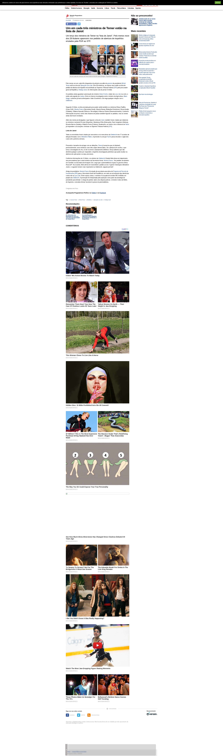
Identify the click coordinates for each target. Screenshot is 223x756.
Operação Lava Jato (86, 85)
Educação (86, 8)
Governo (68, 20)
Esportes (138, 8)
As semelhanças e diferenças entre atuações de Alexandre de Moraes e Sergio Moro (89, 217)
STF (115, 87)
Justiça (82, 96)
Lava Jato (118, 94)
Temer (127, 124)
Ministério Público (87, 137)
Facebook (103, 193)
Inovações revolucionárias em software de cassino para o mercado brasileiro (147, 62)
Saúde (93, 8)
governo (109, 83)
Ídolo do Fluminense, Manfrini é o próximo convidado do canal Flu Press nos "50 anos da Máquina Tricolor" (148, 105)
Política (67, 8)
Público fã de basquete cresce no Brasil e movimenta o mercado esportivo (147, 113)
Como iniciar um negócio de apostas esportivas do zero (147, 44)
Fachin (109, 137)
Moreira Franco (78, 109)
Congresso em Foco (72, 188)
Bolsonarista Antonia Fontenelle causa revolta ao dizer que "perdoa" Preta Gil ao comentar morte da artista (148, 54)
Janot (102, 120)
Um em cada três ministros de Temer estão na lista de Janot (96, 30)
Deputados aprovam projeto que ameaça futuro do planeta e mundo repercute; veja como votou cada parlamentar (148, 71)
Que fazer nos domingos (146, 94)
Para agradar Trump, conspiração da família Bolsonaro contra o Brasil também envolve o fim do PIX (147, 80)
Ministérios (89, 199)
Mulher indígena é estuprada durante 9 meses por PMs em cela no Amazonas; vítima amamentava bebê (147, 37)
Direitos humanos (76, 8)
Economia (100, 8)
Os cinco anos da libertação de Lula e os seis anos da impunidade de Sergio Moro (73, 217)
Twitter (94, 193)
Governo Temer (73, 199)
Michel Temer (82, 199)
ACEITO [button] (218, 2)
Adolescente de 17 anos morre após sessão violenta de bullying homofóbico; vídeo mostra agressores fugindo (148, 22)
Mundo (113, 8)
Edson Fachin (103, 94)
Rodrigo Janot (83, 90)
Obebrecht (114, 134)
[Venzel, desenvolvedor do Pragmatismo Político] (152, 713)
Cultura (107, 8)
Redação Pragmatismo (76, 15)
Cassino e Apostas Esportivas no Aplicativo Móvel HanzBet (147, 87)
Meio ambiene (121, 8)
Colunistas (131, 8)
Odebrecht (69, 100)
